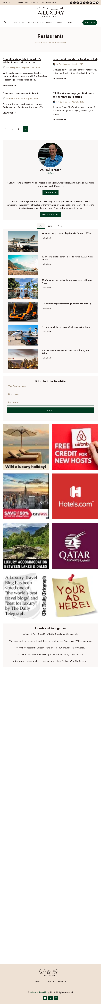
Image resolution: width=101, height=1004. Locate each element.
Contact (49, 981)
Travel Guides (48, 42)
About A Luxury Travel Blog (15, 2)
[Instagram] (91, 2)
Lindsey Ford (14, 67)
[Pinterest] (84, 2)
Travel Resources (64, 22)
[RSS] (97, 2)
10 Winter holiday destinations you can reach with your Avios (67, 281)
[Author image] (4, 67)
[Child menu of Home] (16, 22)
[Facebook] (74, 2)
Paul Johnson (64, 64)
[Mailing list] (71, 2)
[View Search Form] (5, 22)
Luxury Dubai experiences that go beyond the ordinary (66, 303)
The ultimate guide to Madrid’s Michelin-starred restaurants (22, 60)
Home (37, 42)
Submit (50, 410)
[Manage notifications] (94, 998)
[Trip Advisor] (87, 2)
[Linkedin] (81, 2)
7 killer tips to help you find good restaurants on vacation (73, 95)
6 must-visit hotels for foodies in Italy (75, 59)
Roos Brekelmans (16, 98)
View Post (9, 85)
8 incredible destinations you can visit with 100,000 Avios (65, 352)
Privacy (62, 981)
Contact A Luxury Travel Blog (42, 2)
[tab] (41, 226)
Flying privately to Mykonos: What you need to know (66, 327)
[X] (50, 998)
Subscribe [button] (90, 22)
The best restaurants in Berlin (21, 93)
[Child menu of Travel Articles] (29, 22)
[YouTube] (94, 2)
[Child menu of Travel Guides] (47, 22)
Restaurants (61, 42)
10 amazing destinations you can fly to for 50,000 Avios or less (67, 258)
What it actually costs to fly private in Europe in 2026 (66, 233)
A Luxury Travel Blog (40, 992)
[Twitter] (77, 2)
